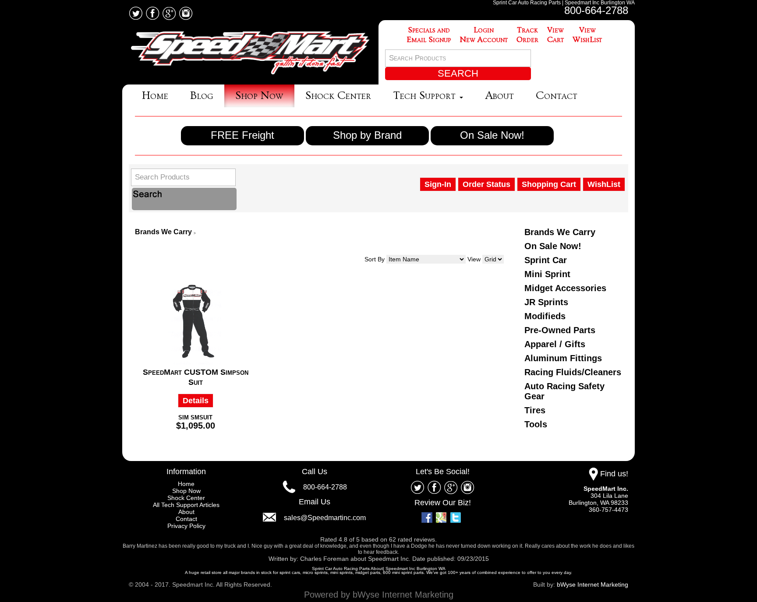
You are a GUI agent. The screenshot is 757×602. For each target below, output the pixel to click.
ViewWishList (587, 34)
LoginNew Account (484, 34)
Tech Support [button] (426, 95)
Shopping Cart (549, 184)
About (499, 95)
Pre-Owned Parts (559, 330)
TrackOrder (527, 34)
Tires (534, 410)
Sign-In (437, 184)
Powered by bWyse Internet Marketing (378, 594)
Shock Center (338, 95)
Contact (556, 95)
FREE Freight (242, 135)
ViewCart (555, 34)
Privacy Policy (186, 525)
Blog (201, 95)
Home (155, 95)
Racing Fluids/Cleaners (572, 372)
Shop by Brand (367, 135)
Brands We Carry (163, 232)
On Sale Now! (492, 135)
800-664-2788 (596, 10)
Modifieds (545, 316)
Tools (535, 424)
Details (196, 400)
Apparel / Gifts (554, 344)
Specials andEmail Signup (429, 34)
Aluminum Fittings (563, 358)
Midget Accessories (565, 288)
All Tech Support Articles (186, 504)
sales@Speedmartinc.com (325, 517)
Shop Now (259, 95)
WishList (603, 184)
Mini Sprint (547, 274)
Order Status (486, 184)
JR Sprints (546, 302)
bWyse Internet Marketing (592, 584)
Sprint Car (545, 260)
